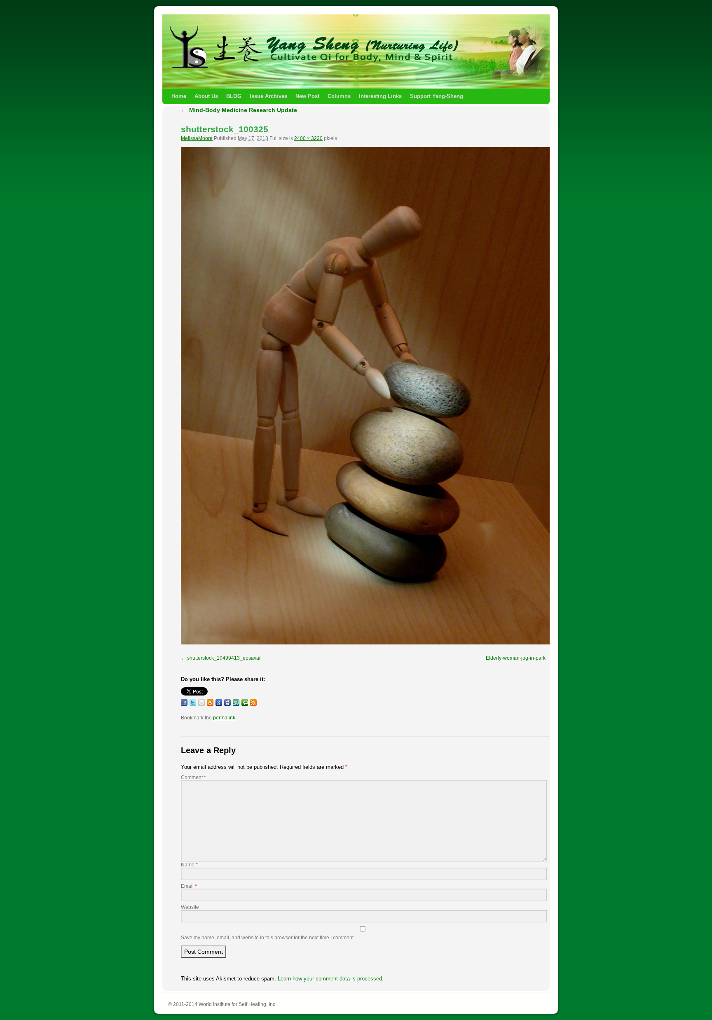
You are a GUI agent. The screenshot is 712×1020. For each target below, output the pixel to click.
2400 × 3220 (308, 138)
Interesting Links (380, 96)
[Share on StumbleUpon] (236, 702)
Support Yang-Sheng (436, 96)
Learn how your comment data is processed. (331, 979)
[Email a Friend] (201, 702)
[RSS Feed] (253, 702)
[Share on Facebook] (184, 702)
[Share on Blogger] (210, 702)
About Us (206, 96)
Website (190, 907)
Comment (193, 777)
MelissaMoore (197, 138)
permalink (224, 718)
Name (189, 865)
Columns (339, 96)
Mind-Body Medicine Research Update (239, 110)
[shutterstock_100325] (366, 395)
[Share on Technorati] (244, 702)
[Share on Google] (218, 702)
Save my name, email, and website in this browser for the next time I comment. (268, 938)
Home (178, 96)
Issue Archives (268, 96)
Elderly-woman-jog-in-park (516, 658)
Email (189, 886)
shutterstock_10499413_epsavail (224, 658)
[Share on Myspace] (227, 702)
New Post (307, 96)
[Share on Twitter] (193, 702)
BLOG (233, 96)
